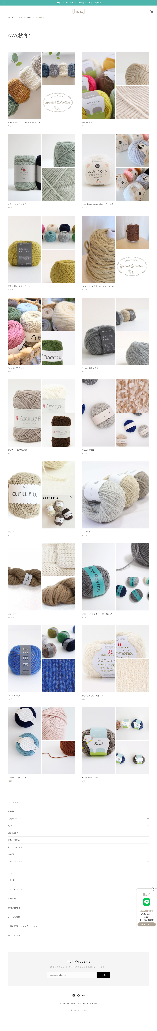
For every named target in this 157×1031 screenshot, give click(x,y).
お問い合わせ (14, 908)
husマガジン (14, 936)
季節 (29, 17)
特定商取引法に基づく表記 (88, 1003)
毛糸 (20, 17)
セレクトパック (15, 847)
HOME (11, 880)
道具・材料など (15, 840)
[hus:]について (15, 889)
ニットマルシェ (15, 861)
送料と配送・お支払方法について (23, 926)
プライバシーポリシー (67, 1003)
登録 (103, 975)
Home (10, 17)
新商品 (11, 811)
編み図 (11, 854)
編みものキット (15, 833)
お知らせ (12, 898)
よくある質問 (14, 917)
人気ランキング (15, 818)
